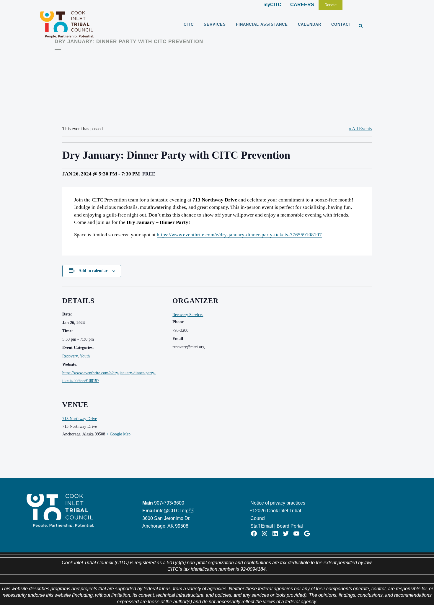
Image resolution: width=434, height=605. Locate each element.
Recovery (70, 356)
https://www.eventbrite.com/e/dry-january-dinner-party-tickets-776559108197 (239, 235)
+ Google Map (118, 434)
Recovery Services (187, 315)
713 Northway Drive (79, 419)
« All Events (360, 128)
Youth (85, 356)
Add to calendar (93, 271)
